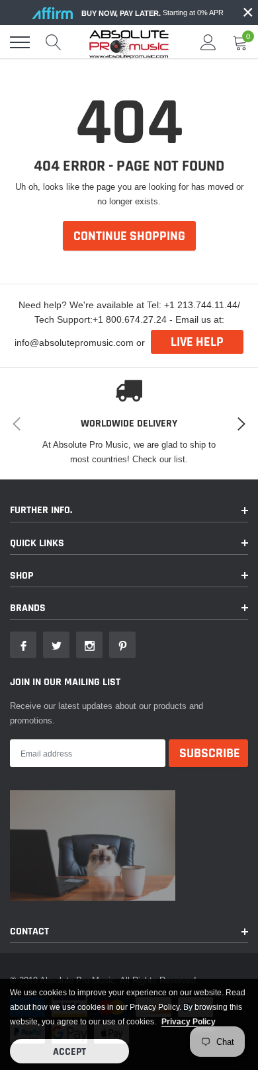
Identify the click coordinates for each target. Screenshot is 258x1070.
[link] (23, 645)
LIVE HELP (197, 341)
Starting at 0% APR (152, 13)
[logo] (129, 42)
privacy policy (188, 1021)
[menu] (20, 42)
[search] (54, 42)
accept (69, 1052)
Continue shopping (129, 236)
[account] (208, 42)
